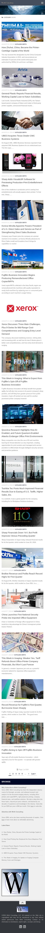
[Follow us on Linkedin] (24, 926)
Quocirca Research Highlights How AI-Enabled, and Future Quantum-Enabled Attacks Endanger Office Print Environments (22, 433)
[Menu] (42, 3)
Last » (33, 774)
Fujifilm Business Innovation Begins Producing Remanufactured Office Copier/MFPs (18, 278)
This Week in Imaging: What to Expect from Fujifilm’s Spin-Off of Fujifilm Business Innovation (22, 381)
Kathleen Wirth (21, 44)
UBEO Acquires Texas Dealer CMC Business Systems (21, 853)
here (32, 806)
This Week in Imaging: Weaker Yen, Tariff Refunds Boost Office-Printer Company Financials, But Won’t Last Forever (21, 661)
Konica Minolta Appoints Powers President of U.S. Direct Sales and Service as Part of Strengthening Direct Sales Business (21, 229)
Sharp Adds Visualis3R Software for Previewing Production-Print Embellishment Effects (22, 182)
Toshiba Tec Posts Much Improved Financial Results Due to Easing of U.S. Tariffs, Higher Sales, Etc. (22, 491)
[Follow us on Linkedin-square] (20, 926)
